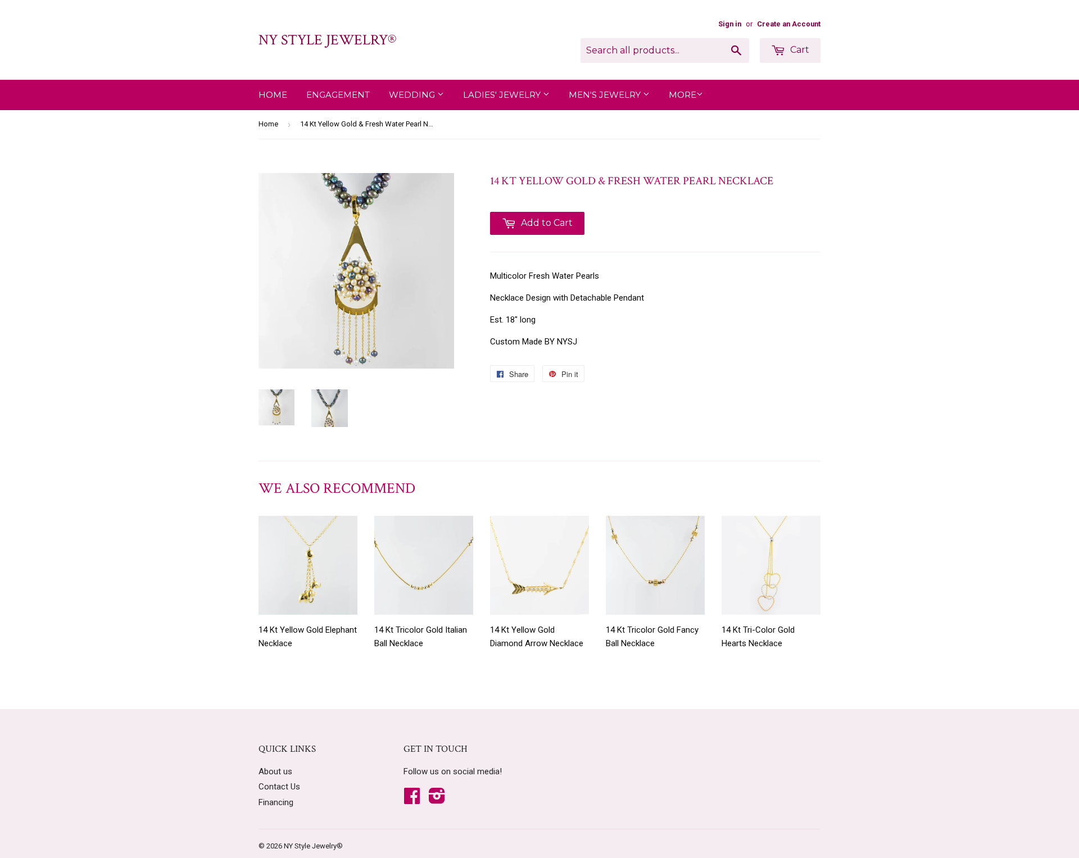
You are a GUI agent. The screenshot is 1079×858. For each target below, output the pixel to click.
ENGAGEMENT (338, 94)
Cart (798, 49)
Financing (276, 802)
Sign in (729, 24)
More (682, 94)
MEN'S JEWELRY (606, 94)
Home (273, 94)
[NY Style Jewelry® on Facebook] (412, 800)
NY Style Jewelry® (327, 39)
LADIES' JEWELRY (503, 94)
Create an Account (788, 24)
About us (275, 771)
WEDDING (413, 94)
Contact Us (279, 787)
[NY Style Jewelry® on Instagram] (437, 800)
